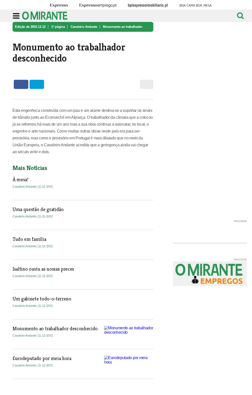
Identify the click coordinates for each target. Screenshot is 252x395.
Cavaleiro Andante (84, 27)
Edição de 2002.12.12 (30, 27)
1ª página (58, 27)
